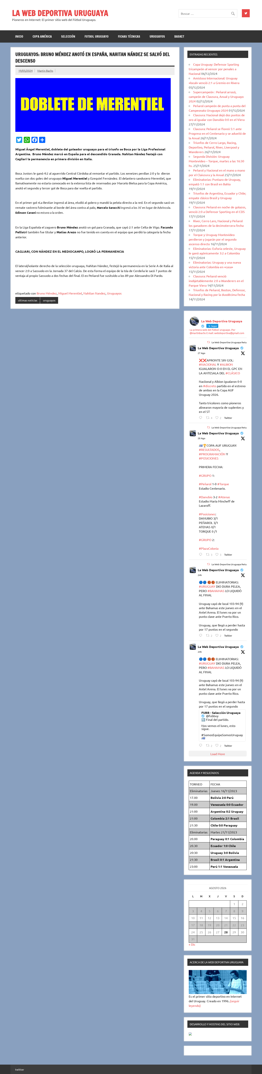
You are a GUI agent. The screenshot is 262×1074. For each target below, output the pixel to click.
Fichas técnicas (129, 36)
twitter (19, 1069)
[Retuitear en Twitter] (208, 342)
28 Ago (201, 438)
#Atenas (224, 497)
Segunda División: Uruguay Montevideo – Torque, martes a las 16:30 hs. (216, 160)
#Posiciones (207, 514)
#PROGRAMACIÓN (212, 454)
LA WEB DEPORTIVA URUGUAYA (60, 12)
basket (179, 36)
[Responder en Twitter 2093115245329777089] (201, 417)
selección (68, 36)
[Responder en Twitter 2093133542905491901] (201, 554)
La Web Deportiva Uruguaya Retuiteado (232, 342)
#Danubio (205, 497)
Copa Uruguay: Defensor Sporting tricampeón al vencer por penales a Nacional (214, 68)
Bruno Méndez (47, 293)
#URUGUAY (207, 586)
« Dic (192, 944)
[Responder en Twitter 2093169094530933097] (201, 635)
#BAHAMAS (216, 591)
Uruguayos (114, 293)
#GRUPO (205, 475)
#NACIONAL (207, 364)
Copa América (42, 36)
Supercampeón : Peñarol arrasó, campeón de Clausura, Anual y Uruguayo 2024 (216, 96)
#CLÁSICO (233, 373)
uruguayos (157, 36)
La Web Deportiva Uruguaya (218, 348)
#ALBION (226, 364)
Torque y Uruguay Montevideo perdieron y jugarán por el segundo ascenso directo (212, 239)
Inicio (19, 36)
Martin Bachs (45, 70)
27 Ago (201, 353)
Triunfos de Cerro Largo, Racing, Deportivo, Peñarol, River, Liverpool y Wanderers (214, 147)
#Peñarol (205, 484)
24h (200, 575)
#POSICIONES (208, 458)
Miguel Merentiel (70, 293)
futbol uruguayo (97, 36)
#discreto (209, 386)
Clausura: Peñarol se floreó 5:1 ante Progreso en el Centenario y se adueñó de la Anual (217, 133)
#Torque (223, 484)
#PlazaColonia (208, 548)
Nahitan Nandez (94, 293)
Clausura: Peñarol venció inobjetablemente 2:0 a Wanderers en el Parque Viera (216, 280)
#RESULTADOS (209, 449)
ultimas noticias (27, 300)
